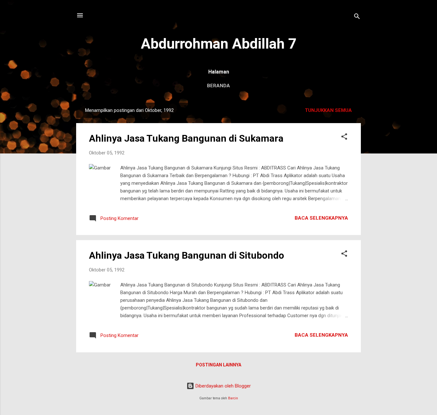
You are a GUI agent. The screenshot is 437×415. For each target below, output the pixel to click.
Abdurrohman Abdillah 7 (219, 43)
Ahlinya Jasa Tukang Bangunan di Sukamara (186, 138)
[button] (344, 138)
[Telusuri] (357, 17)
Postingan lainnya (218, 364)
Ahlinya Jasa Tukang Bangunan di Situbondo (186, 255)
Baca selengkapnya (321, 218)
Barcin (233, 398)
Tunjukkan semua (328, 110)
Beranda (218, 86)
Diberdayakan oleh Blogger (222, 386)
